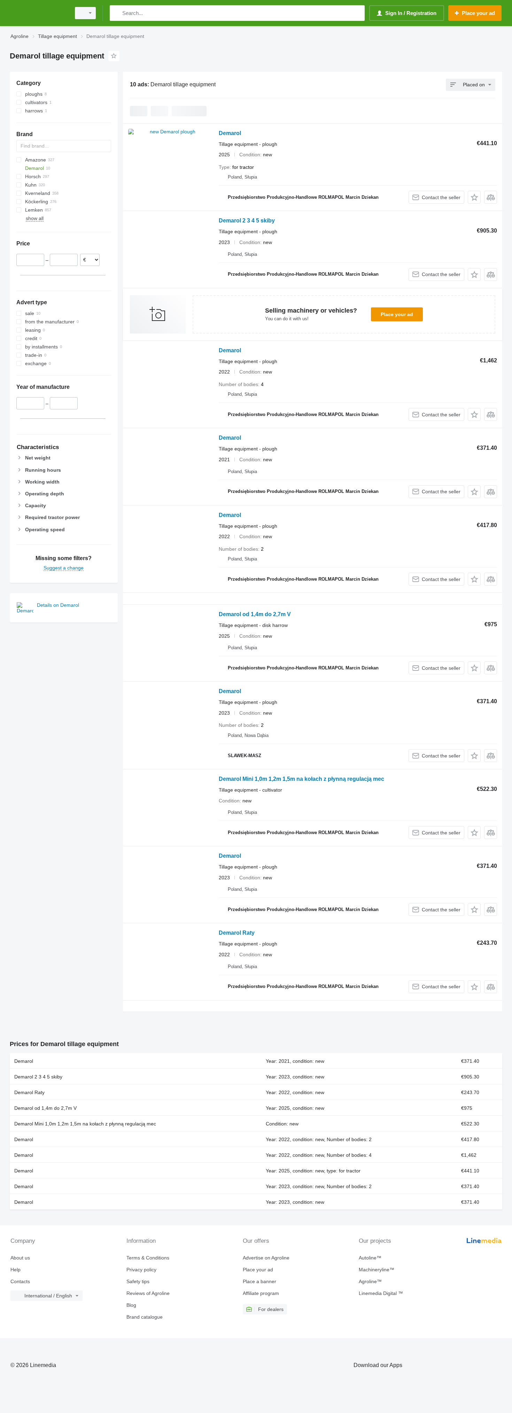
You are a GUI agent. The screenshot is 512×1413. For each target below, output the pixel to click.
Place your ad (397, 314)
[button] (474, 197)
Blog (131, 1305)
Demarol (230, 133)
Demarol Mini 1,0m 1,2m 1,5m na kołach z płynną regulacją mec (301, 779)
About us (20, 1258)
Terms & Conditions (147, 1258)
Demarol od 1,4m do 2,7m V (255, 614)
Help (15, 1269)
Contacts (20, 1281)
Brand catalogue (144, 1317)
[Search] (116, 13)
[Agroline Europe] (38, 13)
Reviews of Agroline (148, 1293)
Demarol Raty (237, 933)
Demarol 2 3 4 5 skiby (247, 220)
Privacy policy (141, 1269)
